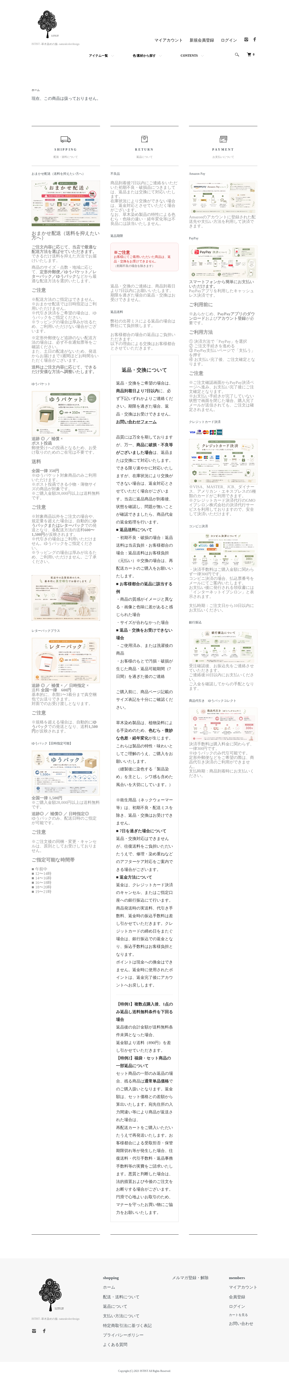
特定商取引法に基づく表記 (127, 1325)
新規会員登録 (202, 40)
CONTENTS (189, 55)
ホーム (36, 90)
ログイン (229, 40)
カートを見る (238, 1315)
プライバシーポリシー (123, 1335)
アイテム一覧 (98, 55)
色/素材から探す (144, 55)
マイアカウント (168, 40)
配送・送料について (121, 1297)
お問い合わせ (241, 1323)
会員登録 (237, 1297)
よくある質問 (115, 1344)
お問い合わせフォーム (136, 422)
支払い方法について (121, 1316)
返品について (115, 1306)
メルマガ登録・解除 (190, 1277)
